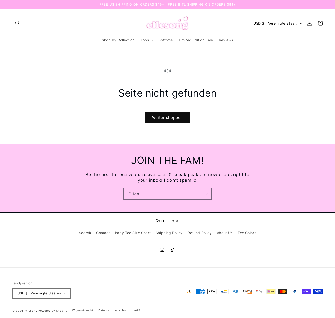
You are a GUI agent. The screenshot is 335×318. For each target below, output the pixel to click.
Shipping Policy (169, 233)
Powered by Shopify (52, 310)
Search (85, 233)
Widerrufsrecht (82, 310)
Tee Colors (247, 233)
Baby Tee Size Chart (133, 233)
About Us (225, 233)
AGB (137, 310)
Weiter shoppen (167, 117)
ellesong (31, 310)
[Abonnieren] (206, 194)
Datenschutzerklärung (113, 310)
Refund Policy (200, 233)
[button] (17, 23)
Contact (103, 233)
